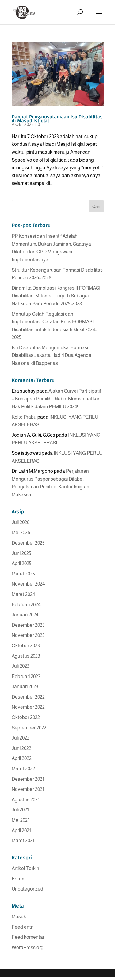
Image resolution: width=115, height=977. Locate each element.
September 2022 (29, 727)
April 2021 (21, 830)
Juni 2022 (21, 748)
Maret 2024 (23, 594)
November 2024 (28, 583)
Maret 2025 (23, 573)
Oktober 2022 (26, 717)
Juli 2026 (20, 522)
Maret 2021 (23, 840)
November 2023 (28, 635)
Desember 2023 (28, 625)
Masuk (19, 916)
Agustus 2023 (26, 656)
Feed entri (22, 927)
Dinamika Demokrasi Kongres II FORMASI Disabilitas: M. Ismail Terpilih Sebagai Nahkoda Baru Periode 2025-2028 (56, 295)
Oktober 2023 (26, 645)
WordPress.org (28, 947)
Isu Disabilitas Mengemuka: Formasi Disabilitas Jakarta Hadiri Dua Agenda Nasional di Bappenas (51, 355)
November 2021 (28, 789)
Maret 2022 (23, 768)
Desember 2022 (28, 697)
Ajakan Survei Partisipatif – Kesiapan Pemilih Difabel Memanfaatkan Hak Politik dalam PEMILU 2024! (56, 398)
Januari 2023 (25, 686)
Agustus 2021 (26, 799)
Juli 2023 (20, 666)
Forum (19, 878)
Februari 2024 (26, 604)
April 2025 (22, 563)
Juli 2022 (20, 737)
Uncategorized (27, 888)
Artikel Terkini (26, 868)
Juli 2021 (20, 809)
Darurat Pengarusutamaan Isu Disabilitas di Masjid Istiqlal (57, 118)
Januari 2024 (25, 614)
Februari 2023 (26, 676)
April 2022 (22, 758)
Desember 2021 (28, 779)
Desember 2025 (28, 542)
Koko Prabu (24, 417)
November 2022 (28, 707)
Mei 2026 (21, 532)
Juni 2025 (21, 553)
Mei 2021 (20, 820)
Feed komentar (28, 937)
